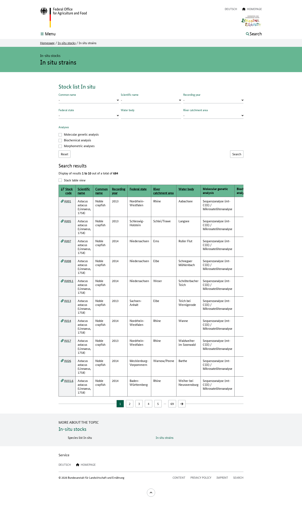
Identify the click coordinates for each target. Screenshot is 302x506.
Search (238, 477)
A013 (67, 301)
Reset (64, 154)
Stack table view (74, 180)
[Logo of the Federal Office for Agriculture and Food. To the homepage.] (63, 17)
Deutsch (231, 9)
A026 (67, 360)
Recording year (192, 94)
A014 (67, 320)
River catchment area (195, 110)
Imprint (222, 477)
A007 (67, 241)
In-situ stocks (67, 43)
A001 (67, 201)
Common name (67, 94)
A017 (67, 340)
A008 (67, 261)
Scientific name (129, 94)
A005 (67, 221)
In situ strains (164, 437)
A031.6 (68, 380)
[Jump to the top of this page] (151, 493)
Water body (127, 110)
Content (179, 477)
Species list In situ (80, 437)
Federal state (66, 110)
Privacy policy (200, 477)
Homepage (47, 43)
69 (172, 403)
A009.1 (68, 281)
